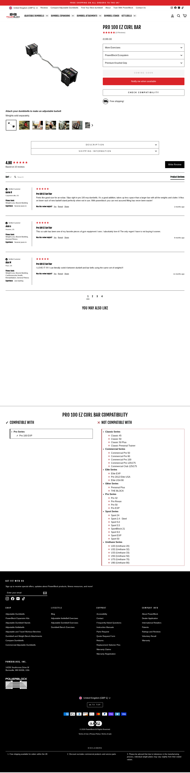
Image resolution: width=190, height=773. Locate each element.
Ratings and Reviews (151, 632)
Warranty (146, 640)
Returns (100, 640)
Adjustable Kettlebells (15, 627)
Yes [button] (55, 207)
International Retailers (151, 623)
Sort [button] (7, 176)
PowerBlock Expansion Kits (17, 618)
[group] (20, 162)
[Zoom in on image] (49, 66)
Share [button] (66, 207)
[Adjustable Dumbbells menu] (47, 15)
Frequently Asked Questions (109, 623)
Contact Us (141, 8)
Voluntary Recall (149, 636)
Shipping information (95, 151)
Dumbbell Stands (111, 15)
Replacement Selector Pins (108, 645)
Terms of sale (107, 734)
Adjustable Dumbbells (34, 15)
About (108, 8)
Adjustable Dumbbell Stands (18, 623)
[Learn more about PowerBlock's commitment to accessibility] (95, 724)
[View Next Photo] (91, 125)
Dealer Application (150, 618)
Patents (145, 627)
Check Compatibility (143, 92)
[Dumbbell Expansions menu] (73, 15)
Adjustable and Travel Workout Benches (23, 632)
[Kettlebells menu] (134, 15)
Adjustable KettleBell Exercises (64, 618)
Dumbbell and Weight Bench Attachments (24, 636)
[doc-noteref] (119, 3)
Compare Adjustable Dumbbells (64, 8)
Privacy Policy (95, 734)
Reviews (44, 8)
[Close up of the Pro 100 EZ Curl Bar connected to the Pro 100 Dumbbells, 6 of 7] (77, 125)
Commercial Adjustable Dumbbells (21, 645)
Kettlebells (127, 15)
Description (95, 145)
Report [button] (60, 207)
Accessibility (102, 614)
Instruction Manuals (105, 627)
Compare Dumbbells (15, 640)
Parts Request (103, 632)
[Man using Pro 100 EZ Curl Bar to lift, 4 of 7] (50, 125)
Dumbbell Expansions (60, 15)
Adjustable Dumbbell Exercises (64, 623)
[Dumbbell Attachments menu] (100, 15)
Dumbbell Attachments (87, 15)
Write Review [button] (174, 164)
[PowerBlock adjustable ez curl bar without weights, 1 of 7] (11, 125)
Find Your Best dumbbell (92, 8)
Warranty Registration (106, 654)
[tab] (177, 177)
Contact (100, 618)
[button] (143, 32)
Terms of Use (83, 734)
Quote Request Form (106, 636)
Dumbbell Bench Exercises (63, 627)
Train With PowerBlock (123, 8)
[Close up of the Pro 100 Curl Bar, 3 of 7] (37, 125)
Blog (53, 614)
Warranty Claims (104, 649)
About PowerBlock (150, 614)
